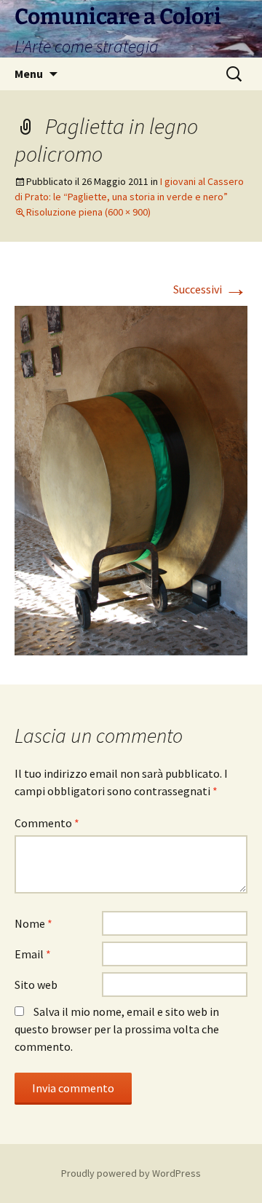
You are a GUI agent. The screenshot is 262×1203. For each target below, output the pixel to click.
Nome (33, 923)
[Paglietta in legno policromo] (131, 479)
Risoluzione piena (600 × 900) (88, 211)
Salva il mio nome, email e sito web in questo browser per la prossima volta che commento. (117, 1029)
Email (33, 954)
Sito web (36, 984)
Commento (47, 823)
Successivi (210, 289)
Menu (29, 73)
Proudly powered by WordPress (131, 1173)
